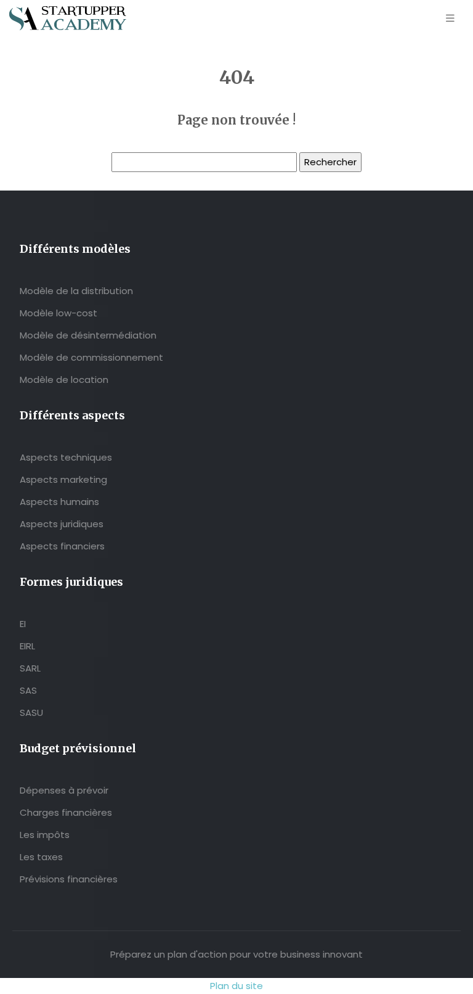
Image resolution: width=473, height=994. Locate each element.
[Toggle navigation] (450, 18)
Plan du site (236, 985)
